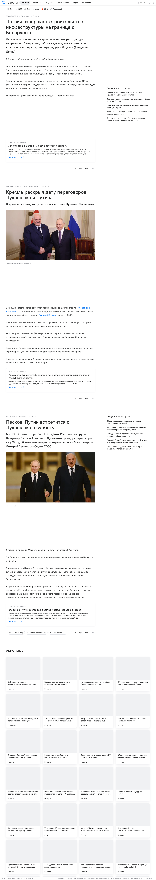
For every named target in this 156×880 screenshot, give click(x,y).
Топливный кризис (61, 9)
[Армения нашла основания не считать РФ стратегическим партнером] (23, 857)
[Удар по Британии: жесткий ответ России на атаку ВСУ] (96, 711)
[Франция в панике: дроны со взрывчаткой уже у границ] (23, 820)
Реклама (19, 878)
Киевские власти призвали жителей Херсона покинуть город (127, 106)
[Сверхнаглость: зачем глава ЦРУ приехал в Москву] (96, 747)
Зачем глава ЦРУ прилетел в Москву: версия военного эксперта (127, 113)
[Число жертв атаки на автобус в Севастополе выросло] (96, 674)
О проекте (61, 878)
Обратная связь (136, 878)
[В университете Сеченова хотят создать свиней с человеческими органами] (96, 784)
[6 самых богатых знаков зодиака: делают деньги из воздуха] (23, 711)
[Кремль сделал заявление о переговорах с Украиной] (60, 674)
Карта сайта (148, 878)
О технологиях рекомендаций (76, 878)
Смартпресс (25, 16)
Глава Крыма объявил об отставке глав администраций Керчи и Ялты (124, 93)
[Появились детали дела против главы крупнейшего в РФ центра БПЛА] (60, 784)
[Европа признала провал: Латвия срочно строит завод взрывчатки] (23, 784)
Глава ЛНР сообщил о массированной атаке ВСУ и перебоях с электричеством (127, 441)
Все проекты (28, 878)
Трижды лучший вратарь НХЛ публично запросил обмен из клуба (125, 435)
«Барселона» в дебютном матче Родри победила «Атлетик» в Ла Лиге (124, 447)
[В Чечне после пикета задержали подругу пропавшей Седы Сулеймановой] (133, 674)
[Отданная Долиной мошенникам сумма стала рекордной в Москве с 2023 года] (23, 747)
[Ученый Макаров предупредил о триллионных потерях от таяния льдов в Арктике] (96, 820)
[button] (50, 235)
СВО (46, 9)
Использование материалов (120, 878)
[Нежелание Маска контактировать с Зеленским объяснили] (133, 820)
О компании (11, 878)
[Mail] (3, 2)
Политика (36, 16)
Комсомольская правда (30, 186)
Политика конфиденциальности (98, 878)
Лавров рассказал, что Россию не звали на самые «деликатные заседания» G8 (126, 119)
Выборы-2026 (16, 9)
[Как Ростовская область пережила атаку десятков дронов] (96, 857)
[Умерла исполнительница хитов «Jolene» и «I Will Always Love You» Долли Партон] (60, 711)
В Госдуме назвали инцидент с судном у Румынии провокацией (125, 422)
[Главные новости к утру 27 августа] (133, 784)
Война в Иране (33, 9)
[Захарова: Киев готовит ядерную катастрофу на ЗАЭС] (133, 857)
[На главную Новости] (11, 2)
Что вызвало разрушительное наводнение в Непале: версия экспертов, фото (126, 428)
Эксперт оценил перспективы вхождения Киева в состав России (128, 100)
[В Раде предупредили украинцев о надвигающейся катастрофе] (133, 747)
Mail (3, 878)
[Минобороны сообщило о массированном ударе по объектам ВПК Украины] (60, 747)
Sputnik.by (22, 416)
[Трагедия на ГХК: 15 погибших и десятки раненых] (60, 857)
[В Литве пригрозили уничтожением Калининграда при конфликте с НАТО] (23, 674)
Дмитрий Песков (47, 315)
